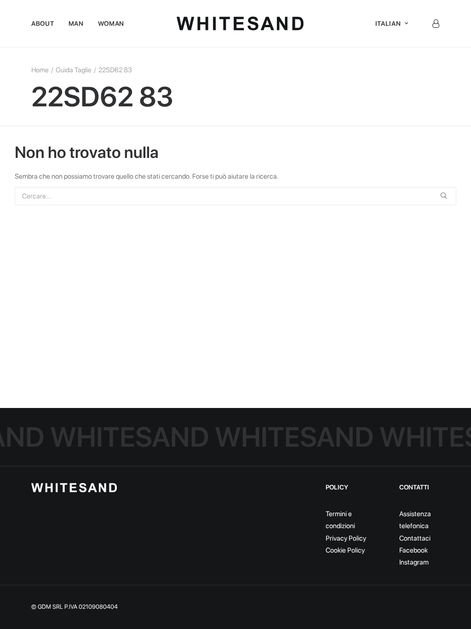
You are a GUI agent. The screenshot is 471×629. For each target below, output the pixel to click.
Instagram (414, 562)
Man (76, 23)
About (42, 23)
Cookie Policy (345, 550)
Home (40, 70)
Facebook (413, 550)
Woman (111, 23)
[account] (435, 23)
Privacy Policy (346, 538)
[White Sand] (240, 23)
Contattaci (415, 538)
